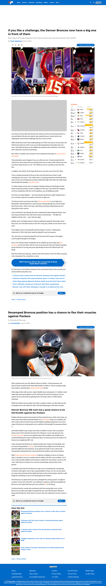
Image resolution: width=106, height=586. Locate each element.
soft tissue (45, 419)
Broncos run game (17, 435)
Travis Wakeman (16, 41)
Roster (46, 2)
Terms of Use (72, 574)
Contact (54, 571)
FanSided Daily (16, 574)
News (18, 2)
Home (13, 299)
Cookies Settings (73, 577)
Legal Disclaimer (17, 577)
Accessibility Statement (37, 577)
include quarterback (36, 388)
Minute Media (11, 581)
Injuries (52, 2)
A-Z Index (55, 577)
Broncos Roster (21, 559)
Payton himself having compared (26, 455)
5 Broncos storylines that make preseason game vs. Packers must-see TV (39, 278)
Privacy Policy (56, 574)
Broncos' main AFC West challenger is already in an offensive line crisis (38, 287)
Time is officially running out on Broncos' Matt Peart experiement (36, 284)
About (14, 571)
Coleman (31, 446)
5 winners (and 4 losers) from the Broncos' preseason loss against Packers (39, 275)
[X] (93, 2)
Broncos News (21, 299)
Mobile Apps (90, 571)
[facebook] (90, 2)
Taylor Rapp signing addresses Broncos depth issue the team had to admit (39, 281)
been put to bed (33, 182)
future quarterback (44, 201)
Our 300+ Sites (72, 571)
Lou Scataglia (15, 323)
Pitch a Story (33, 574)
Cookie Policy (90, 574)
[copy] (22, 45)
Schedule (31, 2)
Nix (45, 484)
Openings (32, 571)
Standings (39, 2)
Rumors (24, 2)
